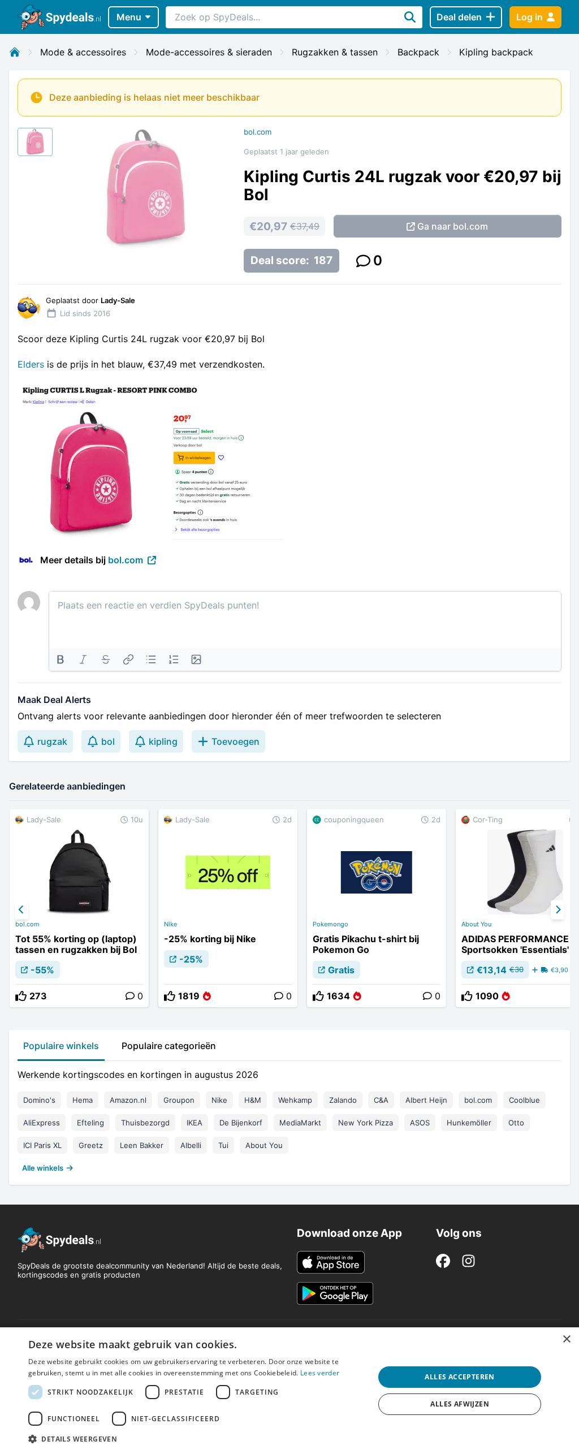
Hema (82, 1099)
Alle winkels (42, 1167)
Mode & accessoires (83, 52)
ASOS (420, 1122)
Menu (128, 17)
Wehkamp (295, 1099)
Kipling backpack (496, 52)
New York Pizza (365, 1122)
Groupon (179, 1099)
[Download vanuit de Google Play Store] (335, 1293)
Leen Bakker (141, 1145)
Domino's (39, 1099)
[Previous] (21, 910)
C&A (381, 1099)
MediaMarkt (300, 1122)
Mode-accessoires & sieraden (209, 52)
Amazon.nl (128, 1099)
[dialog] (289, 1390)
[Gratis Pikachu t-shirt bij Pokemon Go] (376, 908)
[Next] (557, 910)
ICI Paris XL (42, 1145)
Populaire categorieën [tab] (169, 1045)
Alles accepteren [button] (459, 1377)
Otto (516, 1122)
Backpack (418, 52)
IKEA (194, 1122)
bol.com (257, 132)
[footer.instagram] (468, 1261)
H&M (252, 1099)
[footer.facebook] (443, 1261)
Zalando (343, 1099)
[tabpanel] (289, 1118)
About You (264, 1145)
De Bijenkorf (240, 1122)
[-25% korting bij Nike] (227, 908)
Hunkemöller (469, 1122)
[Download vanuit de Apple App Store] (331, 1262)
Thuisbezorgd (145, 1122)
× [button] (566, 1339)
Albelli (190, 1145)
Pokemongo (330, 924)
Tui (223, 1145)
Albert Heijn (426, 1099)
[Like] (21, 996)
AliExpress (41, 1122)
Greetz (91, 1145)
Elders (31, 364)
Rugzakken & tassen (335, 52)
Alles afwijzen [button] (459, 1404)
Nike (170, 924)
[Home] (14, 52)
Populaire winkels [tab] (61, 1045)
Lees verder (319, 1373)
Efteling (90, 1122)
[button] (196, 1439)
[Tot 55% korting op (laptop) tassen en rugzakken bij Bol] (79, 908)
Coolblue (524, 1099)
